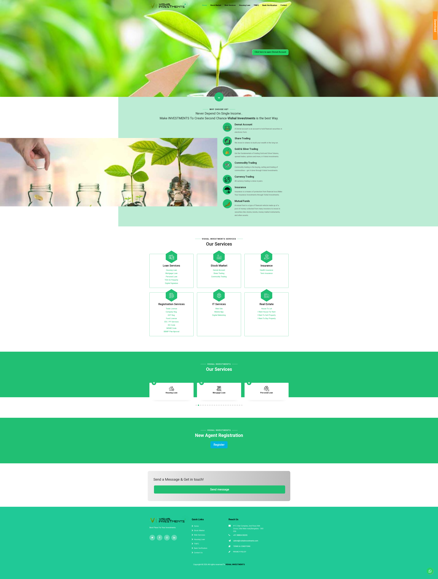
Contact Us (198, 553)
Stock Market (215, 5)
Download (435, 25)
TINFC (256, 5)
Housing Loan (244, 5)
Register (219, 444)
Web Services (230, 5)
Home (204, 5)
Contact (283, 5)
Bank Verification (269, 5)
